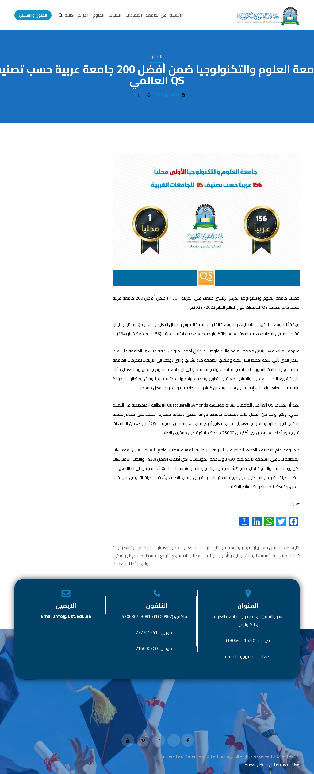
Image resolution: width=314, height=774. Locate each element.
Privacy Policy (257, 764)
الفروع (98, 15)
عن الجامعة (155, 15)
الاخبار (157, 56)
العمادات (134, 15)
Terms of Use (286, 764)
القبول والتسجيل (33, 15)
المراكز (84, 15)
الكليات (115, 15)
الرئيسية (176, 15)
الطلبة (70, 15)
